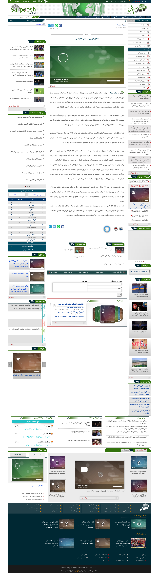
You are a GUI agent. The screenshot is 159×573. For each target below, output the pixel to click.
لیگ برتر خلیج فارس (27, 191)
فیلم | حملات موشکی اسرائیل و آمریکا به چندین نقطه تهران (86, 525)
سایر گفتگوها (135, 224)
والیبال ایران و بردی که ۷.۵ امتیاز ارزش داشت (141, 351)
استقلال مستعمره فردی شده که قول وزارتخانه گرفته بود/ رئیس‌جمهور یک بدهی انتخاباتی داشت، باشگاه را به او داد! (126, 427)
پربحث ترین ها (124, 17)
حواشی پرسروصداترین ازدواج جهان (80, 432)
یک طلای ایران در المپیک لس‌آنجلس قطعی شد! (141, 295)
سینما (44, 315)
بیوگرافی (97, 17)
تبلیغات (17, 1)
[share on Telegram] (52, 25)
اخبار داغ (141, 17)
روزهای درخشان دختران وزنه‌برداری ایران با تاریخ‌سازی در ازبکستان (140, 314)
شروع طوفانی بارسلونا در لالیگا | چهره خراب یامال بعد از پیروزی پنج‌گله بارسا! (21, 48)
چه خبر (38, 301)
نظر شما (84, 281)
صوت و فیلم (140, 561)
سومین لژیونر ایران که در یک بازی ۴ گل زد (112, 256)
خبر (147, 92)
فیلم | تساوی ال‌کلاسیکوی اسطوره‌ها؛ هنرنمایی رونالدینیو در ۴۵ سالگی (57, 472)
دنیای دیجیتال (54, 508)
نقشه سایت (103, 558)
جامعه (115, 505)
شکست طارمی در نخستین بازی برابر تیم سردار (101, 249)
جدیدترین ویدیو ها (140, 515)
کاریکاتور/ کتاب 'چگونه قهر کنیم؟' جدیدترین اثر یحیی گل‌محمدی (27, 376)
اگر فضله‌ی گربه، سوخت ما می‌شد (34, 500)
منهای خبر (114, 17)
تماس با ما (122, 555)
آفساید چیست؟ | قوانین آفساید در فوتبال (30, 124)
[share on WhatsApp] (56, 25)
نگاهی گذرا (84, 555)
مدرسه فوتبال (18, 455)
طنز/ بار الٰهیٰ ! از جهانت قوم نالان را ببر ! (32, 493)
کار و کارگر (126, 511)
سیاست (127, 505)
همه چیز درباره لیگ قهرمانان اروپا (33, 145)
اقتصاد (127, 508)
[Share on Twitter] (49, 25)
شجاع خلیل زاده (68, 249)
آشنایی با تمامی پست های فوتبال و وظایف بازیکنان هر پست (27, 132)
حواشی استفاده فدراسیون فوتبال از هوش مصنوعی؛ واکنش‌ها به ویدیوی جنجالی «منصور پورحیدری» (18, 264)
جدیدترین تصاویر (141, 534)
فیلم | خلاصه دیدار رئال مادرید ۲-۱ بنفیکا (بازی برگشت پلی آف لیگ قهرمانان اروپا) (138, 472)
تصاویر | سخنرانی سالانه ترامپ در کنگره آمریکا (87, 542)
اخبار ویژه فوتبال (15, 106)
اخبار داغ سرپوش (135, 173)
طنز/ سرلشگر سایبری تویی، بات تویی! (32, 496)
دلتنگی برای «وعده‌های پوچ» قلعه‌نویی (21, 98)
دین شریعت (74, 511)
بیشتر (12, 297)
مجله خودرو (55, 511)
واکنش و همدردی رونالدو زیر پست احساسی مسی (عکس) (76, 424)
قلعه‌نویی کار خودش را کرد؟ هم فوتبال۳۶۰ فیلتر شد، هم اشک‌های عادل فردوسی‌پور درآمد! (127, 443)
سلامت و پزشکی (111, 508)
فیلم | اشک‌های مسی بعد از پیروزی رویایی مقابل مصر (106, 491)
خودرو (44, 339)
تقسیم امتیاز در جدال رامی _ (117, 21)
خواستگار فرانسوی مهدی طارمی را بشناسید (78, 440)
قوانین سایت (140, 558)
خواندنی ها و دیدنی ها (31, 505)
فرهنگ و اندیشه (73, 508)
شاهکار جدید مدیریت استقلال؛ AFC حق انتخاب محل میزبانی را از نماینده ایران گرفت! (126, 422)
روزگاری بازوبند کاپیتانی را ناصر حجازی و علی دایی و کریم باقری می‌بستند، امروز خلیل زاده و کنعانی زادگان (19, 289)
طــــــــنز (37, 455)
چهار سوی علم (54, 505)
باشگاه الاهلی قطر (79, 257)
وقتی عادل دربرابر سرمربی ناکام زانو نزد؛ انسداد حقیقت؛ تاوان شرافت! (127, 437)
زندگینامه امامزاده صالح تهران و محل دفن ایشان (70, 304)
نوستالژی (41, 255)
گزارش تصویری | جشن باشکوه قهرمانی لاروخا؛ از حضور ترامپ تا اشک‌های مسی (123, 544)
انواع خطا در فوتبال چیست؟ (34, 180)
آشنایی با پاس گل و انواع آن (34, 166)
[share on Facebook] (60, 25)
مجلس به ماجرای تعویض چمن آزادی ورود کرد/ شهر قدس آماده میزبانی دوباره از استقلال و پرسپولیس (139, 370)
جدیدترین (54, 272)
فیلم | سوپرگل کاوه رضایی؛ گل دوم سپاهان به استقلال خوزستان (57, 495)
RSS (105, 561)
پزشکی (44, 331)
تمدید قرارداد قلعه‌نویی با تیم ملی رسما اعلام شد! (21, 91)
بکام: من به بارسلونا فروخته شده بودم (19, 275)
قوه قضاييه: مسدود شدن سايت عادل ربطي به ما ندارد (132, 432)
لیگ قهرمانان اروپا (27, 246)
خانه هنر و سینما (73, 505)
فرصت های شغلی (82, 558)
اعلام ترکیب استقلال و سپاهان (24, 81)
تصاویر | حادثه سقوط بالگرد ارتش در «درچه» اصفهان (51, 543)
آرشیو (34, 1)
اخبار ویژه (133, 17)
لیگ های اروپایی (28, 249)
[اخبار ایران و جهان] (137, 15)
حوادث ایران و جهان (110, 511)
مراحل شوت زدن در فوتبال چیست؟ (32, 173)
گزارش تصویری (120, 561)
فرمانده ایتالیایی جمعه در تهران (140, 332)
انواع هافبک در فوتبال (36, 138)
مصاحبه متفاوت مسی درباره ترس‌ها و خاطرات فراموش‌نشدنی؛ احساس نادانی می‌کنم (140, 206)
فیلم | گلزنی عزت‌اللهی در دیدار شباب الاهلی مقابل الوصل (138, 495)
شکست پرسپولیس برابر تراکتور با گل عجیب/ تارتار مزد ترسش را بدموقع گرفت (22, 56)
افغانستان (36, 511)
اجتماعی (44, 323)
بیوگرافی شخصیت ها (32, 508)
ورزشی (44, 307)
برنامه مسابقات (17, 195)
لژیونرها (119, 25)
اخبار (78, 17)
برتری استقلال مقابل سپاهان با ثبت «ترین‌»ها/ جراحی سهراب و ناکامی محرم (22, 73)
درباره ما (141, 555)
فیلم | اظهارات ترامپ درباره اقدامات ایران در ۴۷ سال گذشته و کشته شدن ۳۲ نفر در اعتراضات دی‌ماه (50, 525)
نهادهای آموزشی (92, 505)
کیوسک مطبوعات (87, 17)
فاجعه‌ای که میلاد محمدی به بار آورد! (113, 264)
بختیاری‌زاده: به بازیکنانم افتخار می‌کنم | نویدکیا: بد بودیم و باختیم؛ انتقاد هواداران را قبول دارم (21, 65)
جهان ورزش (93, 511)
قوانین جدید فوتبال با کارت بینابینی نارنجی (30, 117)
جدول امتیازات (36, 195)
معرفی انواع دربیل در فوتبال (34, 159)
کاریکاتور (41, 349)
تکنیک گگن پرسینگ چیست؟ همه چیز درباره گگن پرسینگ (27, 153)
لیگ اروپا (30, 243)
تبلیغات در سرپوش (101, 555)
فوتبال (124, 25)
